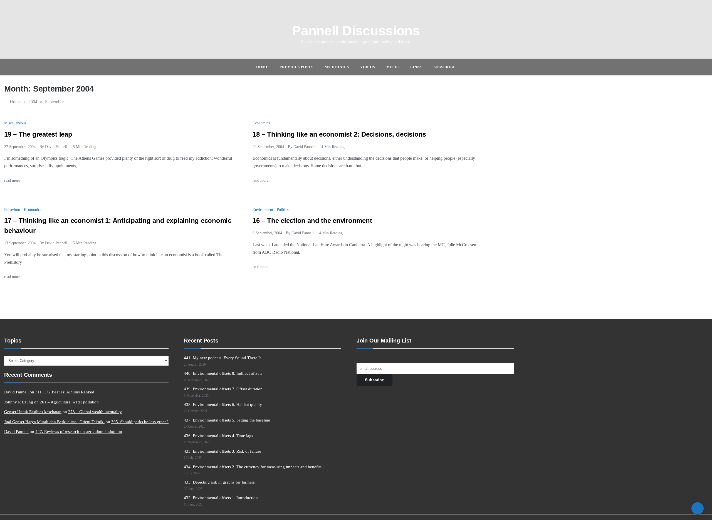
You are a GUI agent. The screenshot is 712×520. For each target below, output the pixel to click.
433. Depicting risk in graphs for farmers (219, 482)
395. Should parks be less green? (140, 422)
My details (337, 67)
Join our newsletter (373, 358)
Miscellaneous (15, 123)
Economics (261, 123)
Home (262, 67)
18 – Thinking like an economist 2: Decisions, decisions (339, 134)
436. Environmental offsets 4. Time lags (218, 435)
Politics (282, 210)
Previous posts (296, 67)
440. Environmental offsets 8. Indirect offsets (223, 373)
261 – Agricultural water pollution (69, 402)
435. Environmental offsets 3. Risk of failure (222, 451)
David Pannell (56, 147)
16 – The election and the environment (312, 220)
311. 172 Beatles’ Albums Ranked (64, 392)
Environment (263, 210)
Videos (367, 67)
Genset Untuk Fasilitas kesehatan (32, 412)
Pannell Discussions (356, 30)
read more (12, 180)
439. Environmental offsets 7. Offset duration (223, 389)
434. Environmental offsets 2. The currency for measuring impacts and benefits (253, 467)
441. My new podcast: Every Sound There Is (222, 358)
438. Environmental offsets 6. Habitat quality (223, 404)
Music (392, 67)
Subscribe (445, 67)
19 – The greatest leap (38, 134)
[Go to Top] (697, 508)
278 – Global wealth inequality (95, 412)
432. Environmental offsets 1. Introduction (221, 498)
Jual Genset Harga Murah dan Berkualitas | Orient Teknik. (54, 422)
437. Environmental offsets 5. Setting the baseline (227, 420)
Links (416, 67)
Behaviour (12, 210)
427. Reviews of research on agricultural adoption (78, 431)
